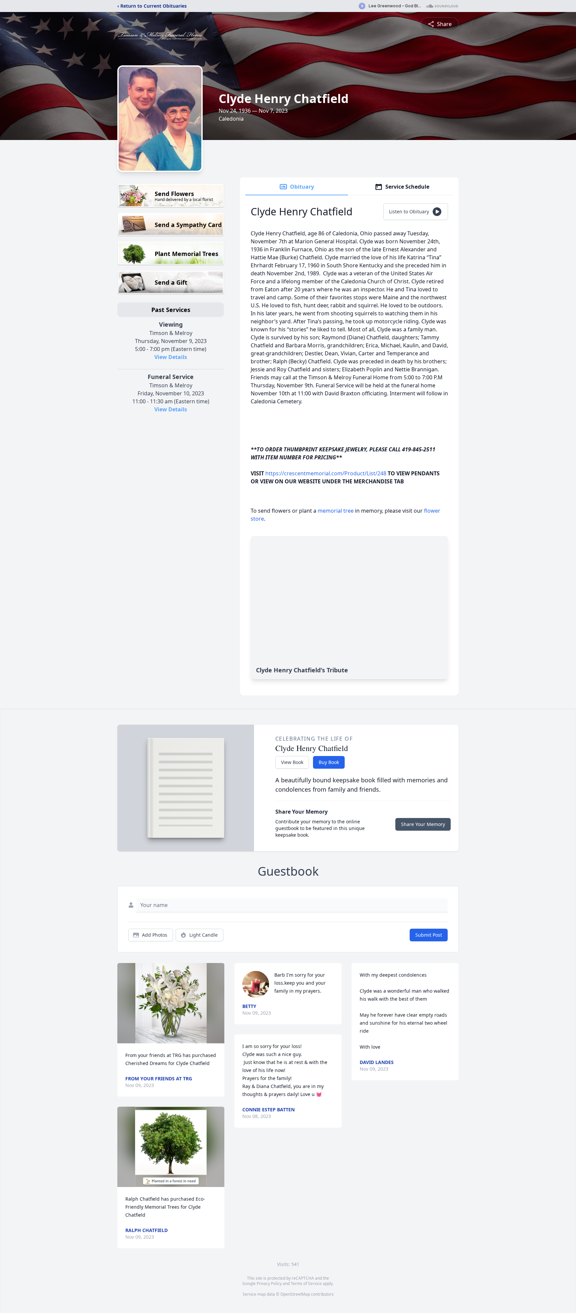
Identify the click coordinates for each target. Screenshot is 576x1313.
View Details (170, 357)
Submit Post (428, 935)
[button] (171, 1003)
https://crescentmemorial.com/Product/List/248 (325, 473)
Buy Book (329, 762)
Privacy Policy (269, 1283)
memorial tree (336, 510)
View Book (292, 762)
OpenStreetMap (295, 1294)
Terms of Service (306, 1283)
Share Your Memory (423, 824)
